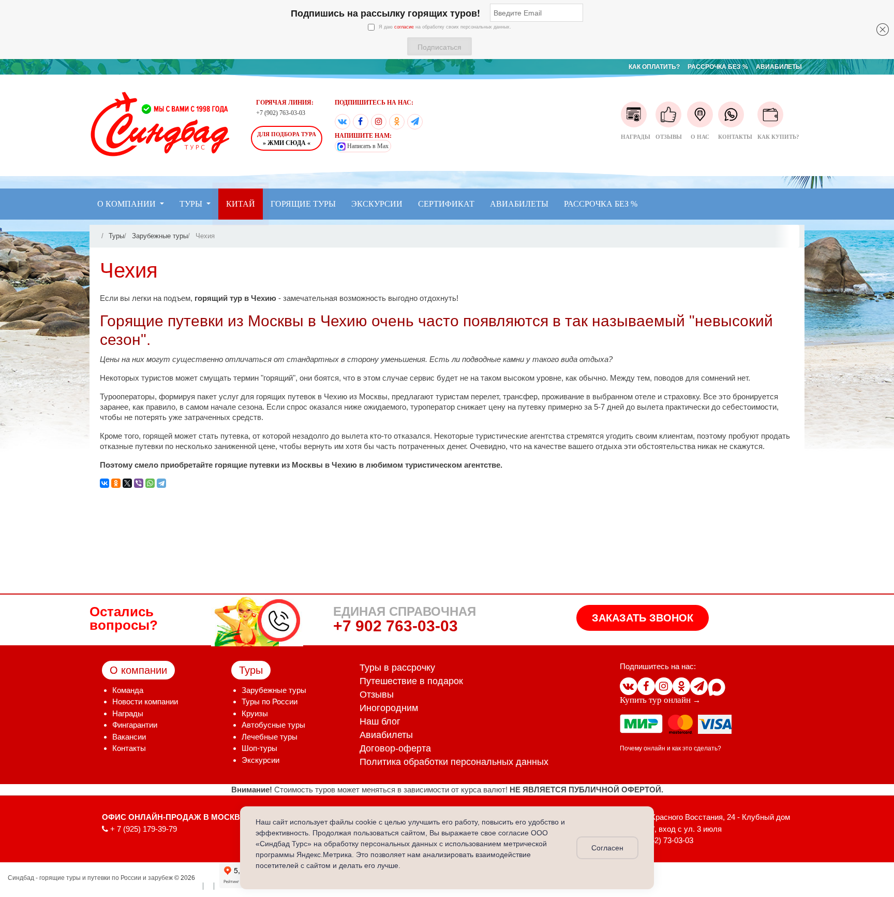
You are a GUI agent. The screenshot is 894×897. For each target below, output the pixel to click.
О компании (138, 670)
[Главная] (98, 236)
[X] (127, 483)
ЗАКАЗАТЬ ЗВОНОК (642, 618)
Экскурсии (260, 760)
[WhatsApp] (150, 483)
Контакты (735, 137)
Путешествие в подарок (411, 681)
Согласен (607, 848)
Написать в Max (367, 146)
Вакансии (129, 736)
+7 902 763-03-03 (395, 625)
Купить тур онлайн (655, 700)
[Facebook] (360, 121)
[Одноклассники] (397, 121)
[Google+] (378, 121)
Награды (635, 137)
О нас (700, 137)
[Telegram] (415, 121)
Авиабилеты (386, 735)
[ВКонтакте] (342, 121)
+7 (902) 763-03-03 (280, 113)
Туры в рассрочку (397, 667)
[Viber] (138, 483)
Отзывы (668, 137)
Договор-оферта (395, 748)
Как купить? (778, 137)
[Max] (716, 686)
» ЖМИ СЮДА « (286, 139)
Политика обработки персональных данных (454, 762)
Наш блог (380, 721)
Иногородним (389, 708)
